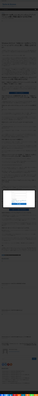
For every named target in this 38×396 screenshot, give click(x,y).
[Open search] (35, 9)
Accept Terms (14, 199)
